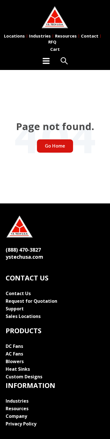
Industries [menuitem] (17, 401)
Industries (40, 36)
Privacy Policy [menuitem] (21, 424)
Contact (89, 36)
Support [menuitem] (15, 309)
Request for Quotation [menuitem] (31, 301)
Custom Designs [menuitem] (24, 377)
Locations (14, 36)
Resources (66, 36)
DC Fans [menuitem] (14, 346)
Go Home (55, 146)
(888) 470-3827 (23, 249)
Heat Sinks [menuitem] (18, 369)
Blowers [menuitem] (15, 361)
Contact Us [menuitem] (18, 293)
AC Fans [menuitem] (14, 354)
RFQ (52, 42)
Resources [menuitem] (17, 408)
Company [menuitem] (16, 416)
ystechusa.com (24, 256)
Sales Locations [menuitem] (23, 316)
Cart (55, 49)
